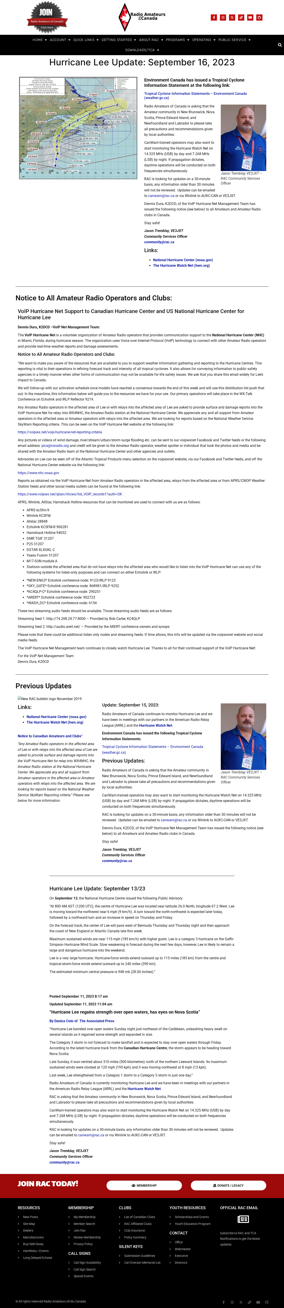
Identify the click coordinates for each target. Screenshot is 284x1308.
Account (58, 40)
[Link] (241, 17)
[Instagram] (223, 17)
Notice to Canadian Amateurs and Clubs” (50, 736)
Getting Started (117, 40)
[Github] (259, 17)
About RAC (149, 40)
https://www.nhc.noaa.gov (38, 473)
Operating (201, 40)
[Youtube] (250, 17)
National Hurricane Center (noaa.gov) (183, 260)
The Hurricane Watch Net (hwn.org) (181, 265)
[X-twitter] (232, 17)
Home (38, 40)
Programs (175, 40)
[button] (280, 45)
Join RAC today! (48, 1184)
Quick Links (84, 40)
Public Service (233, 40)
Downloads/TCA (140, 50)
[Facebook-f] (214, 17)
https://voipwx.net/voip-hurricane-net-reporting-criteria (60, 432)
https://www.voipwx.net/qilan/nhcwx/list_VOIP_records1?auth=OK (70, 494)
